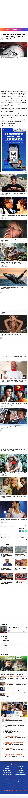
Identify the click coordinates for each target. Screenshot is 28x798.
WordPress (7, 781)
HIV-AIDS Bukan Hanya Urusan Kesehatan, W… (12, 732)
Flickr (21, 783)
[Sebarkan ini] (20, 531)
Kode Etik (20, 766)
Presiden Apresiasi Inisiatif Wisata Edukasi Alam (6, 536)
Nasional (7, 719)
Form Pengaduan (7, 774)
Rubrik (2, 673)
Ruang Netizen (19, 687)
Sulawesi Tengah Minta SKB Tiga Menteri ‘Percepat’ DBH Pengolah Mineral (6, 568)
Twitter (21, 779)
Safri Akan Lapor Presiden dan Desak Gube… (11, 674)
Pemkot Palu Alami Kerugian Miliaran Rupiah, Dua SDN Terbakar (6, 555)
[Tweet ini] (23, 531)
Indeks (7, 766)
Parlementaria (17, 672)
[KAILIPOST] (14, 29)
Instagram (21, 781)
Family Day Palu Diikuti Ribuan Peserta (20, 581)
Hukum (2, 672)
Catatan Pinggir (9, 676)
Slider (4, 647)
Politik (22, 672)
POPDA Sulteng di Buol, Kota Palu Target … (15, 737)
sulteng (5, 645)
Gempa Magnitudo (5, 526)
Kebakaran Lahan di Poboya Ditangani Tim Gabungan (20, 555)
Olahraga (7, 683)
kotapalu (5, 643)
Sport (14, 683)
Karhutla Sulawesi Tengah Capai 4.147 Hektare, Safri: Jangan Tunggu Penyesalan (6, 582)
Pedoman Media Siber (20, 774)
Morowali (11, 672)
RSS (14, 785)
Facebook (8, 779)
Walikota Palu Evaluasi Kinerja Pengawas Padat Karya (21, 537)
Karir (20, 768)
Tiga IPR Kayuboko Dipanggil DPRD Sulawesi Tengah (20, 568)
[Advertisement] (14, 14)
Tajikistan (12, 526)
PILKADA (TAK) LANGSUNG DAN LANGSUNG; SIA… (16, 679)
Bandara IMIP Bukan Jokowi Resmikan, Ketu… (15, 695)
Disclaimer (20, 770)
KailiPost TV (7, 718)
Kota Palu (5, 638)
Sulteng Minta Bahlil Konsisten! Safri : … (14, 720)
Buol (9, 736)
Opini (14, 676)
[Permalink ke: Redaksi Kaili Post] (1, 39)
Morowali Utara (12, 687)
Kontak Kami (20, 772)
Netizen (11, 692)
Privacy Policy (7, 770)
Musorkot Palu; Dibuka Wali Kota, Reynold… (16, 684)
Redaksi (7, 768)
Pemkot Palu (6, 640)
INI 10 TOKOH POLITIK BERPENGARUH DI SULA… (14, 726)
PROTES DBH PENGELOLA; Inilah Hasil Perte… (14, 745)
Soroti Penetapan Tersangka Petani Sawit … (16, 690)
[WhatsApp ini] (26, 531)
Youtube (8, 783)
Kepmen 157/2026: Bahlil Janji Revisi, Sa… (15, 756)
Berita (6, 736)
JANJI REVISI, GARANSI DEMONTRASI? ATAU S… (15, 750)
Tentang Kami (7, 772)
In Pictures (6, 672)
